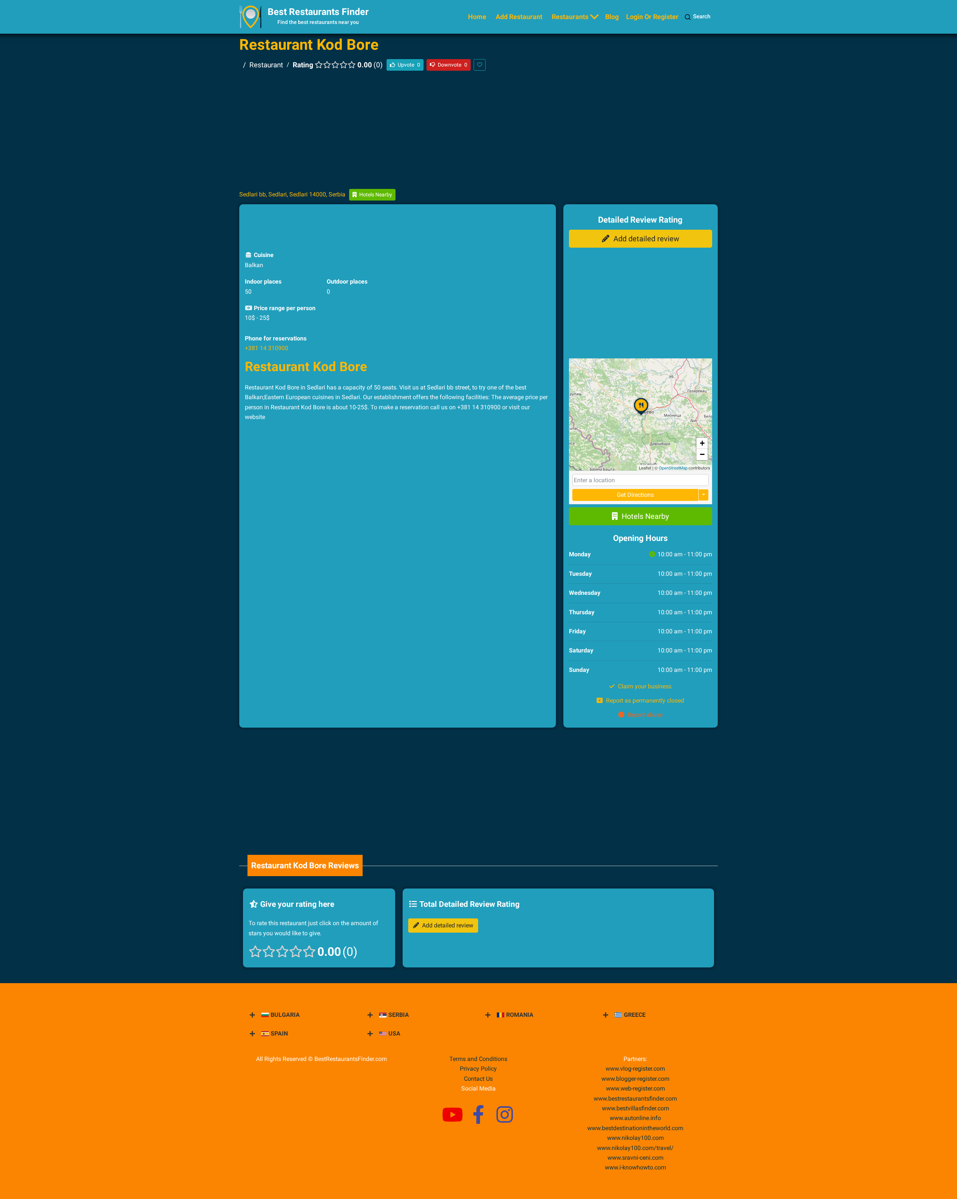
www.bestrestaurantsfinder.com (635, 1098)
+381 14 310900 (266, 348)
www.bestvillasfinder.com (635, 1108)
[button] (702, 443)
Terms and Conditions (478, 1058)
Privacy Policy (478, 1068)
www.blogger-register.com (635, 1078)
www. (635, 1118)
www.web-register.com (635, 1088)
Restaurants (570, 17)
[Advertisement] (478, 129)
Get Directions (635, 494)
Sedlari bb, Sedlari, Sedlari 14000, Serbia (292, 194)
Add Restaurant (519, 17)
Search (701, 16)
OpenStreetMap (673, 468)
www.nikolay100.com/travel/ (635, 1147)
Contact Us (478, 1078)
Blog (612, 17)
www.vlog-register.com (635, 1068)
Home (477, 17)
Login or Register (652, 17)
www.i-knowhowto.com (635, 1167)
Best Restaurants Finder (318, 11)
